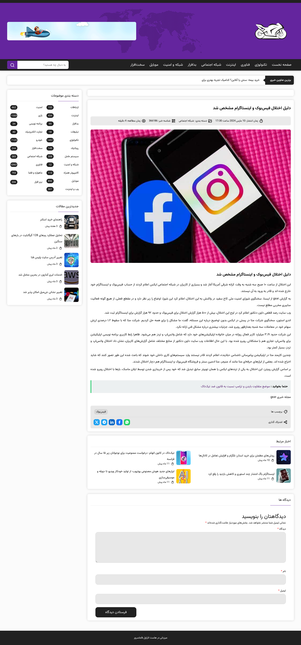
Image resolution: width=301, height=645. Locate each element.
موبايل (153, 65)
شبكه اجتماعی (211, 65)
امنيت (27, 107)
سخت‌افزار (137, 65)
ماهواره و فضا (27, 173)
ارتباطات (63, 107)
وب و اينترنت (63, 189)
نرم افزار (27, 182)
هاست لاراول (150, 638)
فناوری (245, 65)
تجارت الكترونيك (27, 132)
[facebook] (119, 422)
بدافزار (192, 65)
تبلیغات (64, 132)
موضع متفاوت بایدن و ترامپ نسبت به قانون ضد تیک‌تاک (235, 386)
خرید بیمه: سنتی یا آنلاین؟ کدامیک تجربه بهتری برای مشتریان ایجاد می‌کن (218, 80)
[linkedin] (112, 422)
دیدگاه (281, 529)
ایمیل (282, 591)
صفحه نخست (281, 65)
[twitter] (97, 422)
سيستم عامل (63, 156)
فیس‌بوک (101, 412)
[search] (12, 65)
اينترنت (231, 65)
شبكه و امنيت (173, 65)
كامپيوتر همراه (63, 173)
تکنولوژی (261, 65)
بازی (26, 116)
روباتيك (63, 148)
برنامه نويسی (27, 124)
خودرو (26, 140)
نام (283, 571)
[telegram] (104, 422)
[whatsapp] (127, 422)
